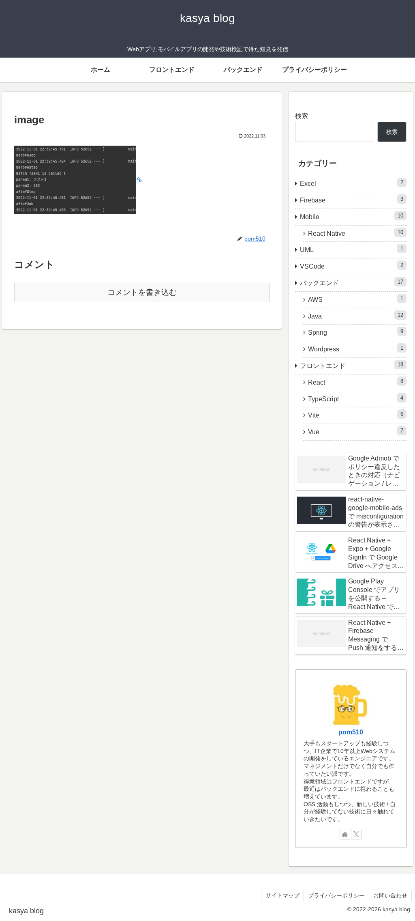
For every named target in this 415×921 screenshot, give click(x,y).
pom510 (350, 732)
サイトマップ (282, 895)
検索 (301, 115)
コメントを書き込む (142, 292)
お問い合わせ (390, 895)
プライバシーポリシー (336, 895)
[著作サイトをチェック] (345, 834)
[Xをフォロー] (356, 834)
